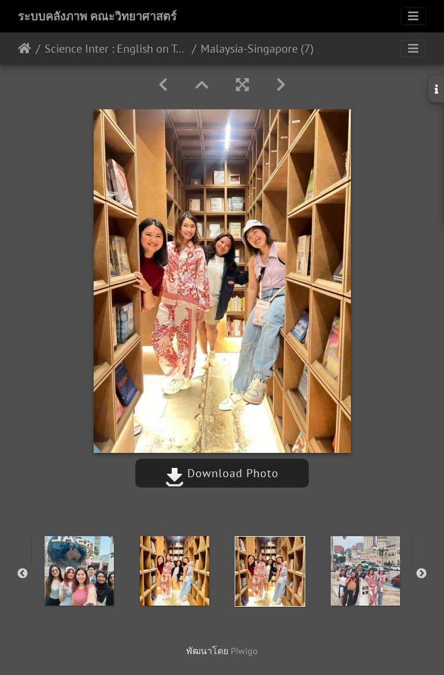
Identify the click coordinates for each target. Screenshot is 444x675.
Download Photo (231, 473)
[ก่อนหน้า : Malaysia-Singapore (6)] (163, 84)
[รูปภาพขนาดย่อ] (202, 84)
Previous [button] (22, 574)
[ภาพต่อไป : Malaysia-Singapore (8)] (280, 84)
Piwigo (244, 650)
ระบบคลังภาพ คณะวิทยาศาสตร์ (97, 16)
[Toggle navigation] (413, 16)
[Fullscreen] (242, 84)
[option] (79, 571)
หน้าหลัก (24, 48)
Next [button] (421, 574)
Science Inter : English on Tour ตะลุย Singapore (116, 48)
